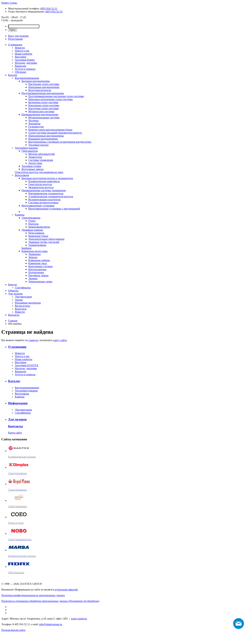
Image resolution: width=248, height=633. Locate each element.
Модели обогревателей (41, 154)
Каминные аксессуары (35, 251)
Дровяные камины (32, 229)
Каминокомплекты (39, 226)
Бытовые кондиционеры (36, 81)
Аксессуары (35, 163)
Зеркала (32, 257)
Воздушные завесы (33, 169)
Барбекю (27, 248)
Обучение (20, 72)
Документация (23, 296)
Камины (19, 214)
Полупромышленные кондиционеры (43, 93)
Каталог (12, 75)
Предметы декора (38, 275)
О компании (15, 44)
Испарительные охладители (44, 199)
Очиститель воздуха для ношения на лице (39, 172)
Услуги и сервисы (25, 68)
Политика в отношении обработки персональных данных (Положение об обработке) (50, 601)
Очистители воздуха (40, 184)
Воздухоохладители (39, 90)
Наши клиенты (23, 53)
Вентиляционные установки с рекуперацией (54, 208)
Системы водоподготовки (43, 202)
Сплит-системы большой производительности (55, 132)
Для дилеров (15, 293)
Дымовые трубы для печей (43, 242)
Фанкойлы (34, 123)
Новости (20, 47)
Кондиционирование (27, 78)
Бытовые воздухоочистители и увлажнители (47, 178)
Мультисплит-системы (41, 111)
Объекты (13, 290)
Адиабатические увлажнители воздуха (50, 196)
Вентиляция (22, 175)
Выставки (20, 56)
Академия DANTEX (26, 365)
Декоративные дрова (40, 281)
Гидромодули (36, 126)
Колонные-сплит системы (43, 102)
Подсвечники (36, 272)
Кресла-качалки (37, 269)
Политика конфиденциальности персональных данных (33, 595)
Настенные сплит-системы (43, 84)
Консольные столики (40, 266)
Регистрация (15, 38)
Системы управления (40, 160)
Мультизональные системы (44, 117)
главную (33, 340)
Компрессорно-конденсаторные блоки (50, 129)
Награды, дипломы (26, 62)
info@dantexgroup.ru (50, 624)
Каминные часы (37, 263)
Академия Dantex (25, 59)
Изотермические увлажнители (45, 193)
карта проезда (79, 618)
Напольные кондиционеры (43, 87)
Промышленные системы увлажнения (44, 190)
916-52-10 (53, 11)
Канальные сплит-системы (43, 105)
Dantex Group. (9, 2)
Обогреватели (30, 150)
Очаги (32, 220)
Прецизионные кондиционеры (46, 135)
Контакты (13, 314)
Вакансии (20, 65)
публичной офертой (66, 589)
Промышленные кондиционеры (40, 114)
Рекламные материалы (28, 302)
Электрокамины (31, 217)
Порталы (33, 223)
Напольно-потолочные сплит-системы (50, 99)
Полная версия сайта (13, 630)
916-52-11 (48, 8)
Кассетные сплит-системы (43, 108)
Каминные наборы (39, 260)
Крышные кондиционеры (43, 138)
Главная (12, 320)
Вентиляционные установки (38, 205)
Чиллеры (33, 120)
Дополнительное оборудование (46, 239)
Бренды (12, 284)
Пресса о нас (22, 50)
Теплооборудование (26, 147)
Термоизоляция (37, 245)
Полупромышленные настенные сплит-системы (56, 96)
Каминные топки (38, 236)
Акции (19, 299)
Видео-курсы (22, 305)
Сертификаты (23, 287)
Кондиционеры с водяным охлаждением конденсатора (59, 141)
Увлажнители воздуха (40, 187)
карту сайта (60, 340)
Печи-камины (36, 232)
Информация (17, 403)
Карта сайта (15, 432)
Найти (12, 30)
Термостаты (35, 157)
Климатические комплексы (44, 181)
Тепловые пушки (31, 166)
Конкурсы (20, 308)
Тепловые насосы (38, 144)
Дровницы (34, 254)
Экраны (32, 278)
